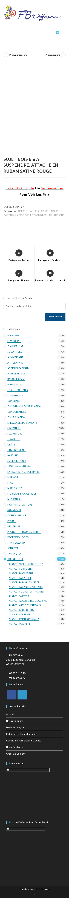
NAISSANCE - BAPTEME (19, 504)
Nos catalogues (14, 720)
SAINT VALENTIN (16, 542)
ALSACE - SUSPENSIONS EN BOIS (26, 564)
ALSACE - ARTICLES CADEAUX (25, 605)
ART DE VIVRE (15, 362)
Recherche (55, 316)
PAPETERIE (13, 335)
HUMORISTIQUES (16, 460)
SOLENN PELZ (14, 351)
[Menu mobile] (63, 32)
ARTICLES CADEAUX (28, 211)
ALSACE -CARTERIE (19, 596)
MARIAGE (12, 477)
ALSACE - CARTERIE (19, 614)
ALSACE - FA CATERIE (20, 578)
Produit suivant (52, 54)
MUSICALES (13, 499)
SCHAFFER (13, 548)
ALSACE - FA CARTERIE (21, 573)
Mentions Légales (16, 727)
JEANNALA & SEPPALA (19, 466)
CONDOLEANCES (16, 411)
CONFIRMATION (16, 417)
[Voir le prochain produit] (63, 54)
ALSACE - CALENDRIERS (21, 609)
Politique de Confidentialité (21, 734)
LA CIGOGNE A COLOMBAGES (31, 215)
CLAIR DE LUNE (15, 346)
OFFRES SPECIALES (17, 515)
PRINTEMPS (13, 526)
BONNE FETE (14, 384)
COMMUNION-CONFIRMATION (24, 406)
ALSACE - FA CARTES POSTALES (26, 587)
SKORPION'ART (15, 553)
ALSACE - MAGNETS (19, 623)
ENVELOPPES (14, 341)
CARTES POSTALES (17, 390)
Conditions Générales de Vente (23, 740)
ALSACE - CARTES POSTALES (24, 619)
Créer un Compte (16, 753)
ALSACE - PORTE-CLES (21, 568)
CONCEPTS (13, 400)
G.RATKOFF (13, 439)
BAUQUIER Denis (16, 379)
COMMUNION (15, 395)
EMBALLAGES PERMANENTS (22, 422)
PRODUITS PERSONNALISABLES (24, 531)
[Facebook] (11, 694)
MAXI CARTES (14, 488)
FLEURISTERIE (14, 433)
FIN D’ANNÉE (14, 428)
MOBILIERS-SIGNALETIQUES (22, 493)
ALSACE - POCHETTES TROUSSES (27, 591)
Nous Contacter (15, 747)
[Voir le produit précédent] (6, 54)
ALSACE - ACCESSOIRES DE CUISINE (28, 600)
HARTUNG (13, 455)
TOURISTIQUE (56, 215)
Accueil (10, 714)
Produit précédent (18, 54)
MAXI (10, 482)
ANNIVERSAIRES (16, 357)
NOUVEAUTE (14, 510)
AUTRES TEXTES (16, 373)
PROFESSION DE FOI (18, 537)
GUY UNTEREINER (16, 450)
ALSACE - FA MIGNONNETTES (25, 582)
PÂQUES (11, 521)
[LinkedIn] (22, 694)
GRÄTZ (11, 444)
